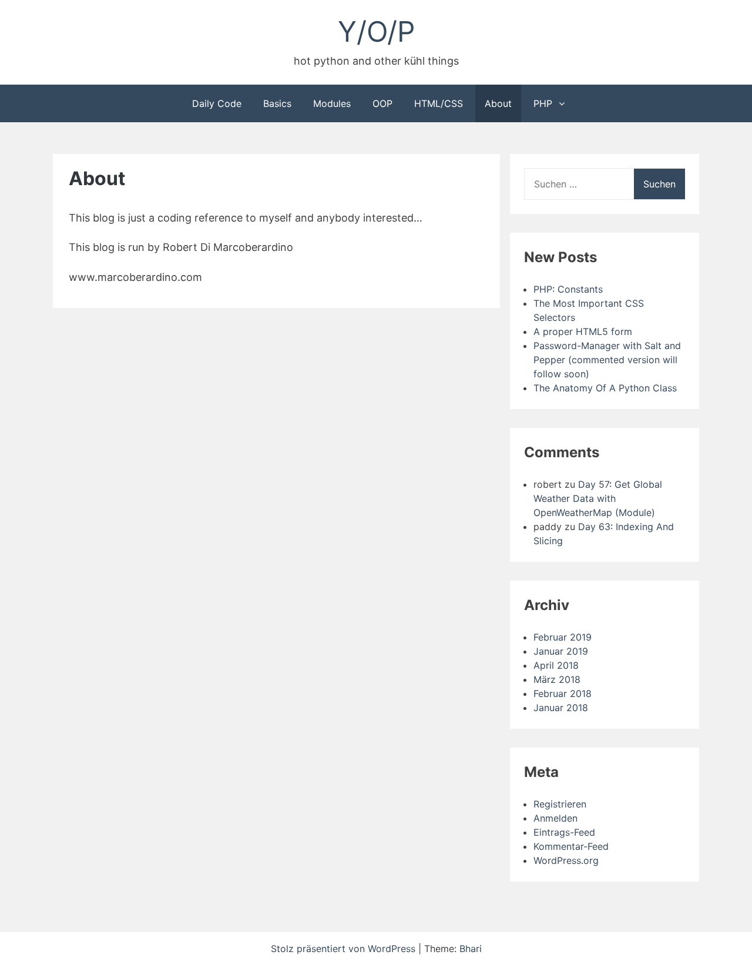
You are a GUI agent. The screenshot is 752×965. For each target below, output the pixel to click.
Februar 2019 (562, 637)
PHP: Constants (568, 289)
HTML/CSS (438, 103)
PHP (542, 103)
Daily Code (216, 103)
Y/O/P (376, 31)
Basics (277, 103)
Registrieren (559, 804)
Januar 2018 (560, 707)
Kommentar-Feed (571, 846)
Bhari (470, 948)
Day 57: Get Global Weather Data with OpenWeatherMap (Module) (597, 498)
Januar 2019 (560, 651)
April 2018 (556, 665)
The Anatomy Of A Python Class (605, 388)
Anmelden (555, 818)
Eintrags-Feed (564, 832)
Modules (332, 103)
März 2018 (556, 679)
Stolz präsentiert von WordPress (344, 948)
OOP (382, 103)
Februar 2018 (562, 693)
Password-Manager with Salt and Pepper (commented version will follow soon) (607, 360)
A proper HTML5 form (582, 331)
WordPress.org (566, 860)
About (498, 103)
